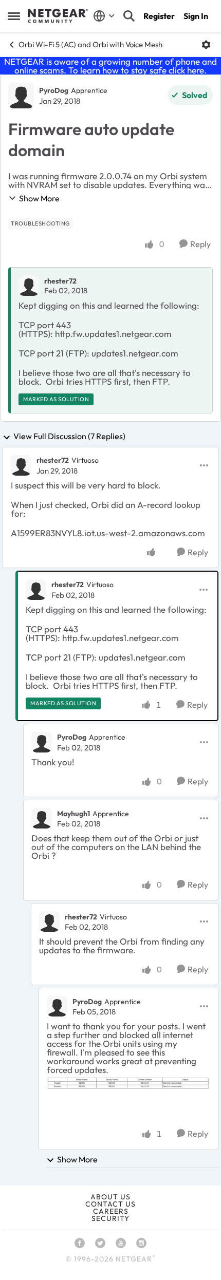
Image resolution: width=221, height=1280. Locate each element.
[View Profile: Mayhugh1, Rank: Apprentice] (41, 818)
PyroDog (53, 90)
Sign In (195, 16)
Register (159, 16)
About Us (110, 1196)
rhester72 (60, 281)
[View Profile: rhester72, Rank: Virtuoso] (21, 465)
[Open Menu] (206, 44)
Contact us (110, 1204)
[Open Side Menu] (14, 16)
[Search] (129, 16)
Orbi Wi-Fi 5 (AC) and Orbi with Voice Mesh (90, 44)
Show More (39, 198)
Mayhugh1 (73, 813)
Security (110, 1218)
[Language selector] (104, 16)
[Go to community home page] (58, 16)
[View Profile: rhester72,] (29, 285)
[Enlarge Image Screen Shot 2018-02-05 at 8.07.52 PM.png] (128, 1083)
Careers (110, 1211)
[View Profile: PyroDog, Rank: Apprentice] (21, 95)
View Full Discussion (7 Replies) (69, 436)
